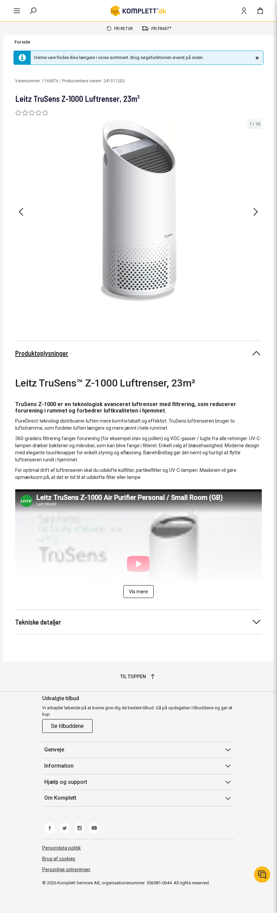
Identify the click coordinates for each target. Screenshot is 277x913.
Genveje (54, 749)
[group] (138, 210)
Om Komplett (60, 798)
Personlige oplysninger (66, 869)
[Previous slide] (21, 212)
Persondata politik (61, 848)
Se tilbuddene (67, 726)
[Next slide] (256, 212)
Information (59, 766)
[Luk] (256, 57)
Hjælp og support (65, 782)
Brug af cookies (58, 858)
